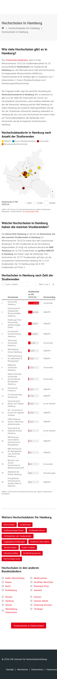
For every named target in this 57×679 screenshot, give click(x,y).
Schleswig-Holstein (43, 604)
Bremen (8, 596)
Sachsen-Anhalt (41, 600)
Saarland (38, 590)
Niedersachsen (40, 578)
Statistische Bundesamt (17, 60)
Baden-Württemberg (14, 578)
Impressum (52, 669)
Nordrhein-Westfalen (43, 582)
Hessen (8, 604)
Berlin (8, 586)
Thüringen (38, 608)
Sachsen (37, 596)
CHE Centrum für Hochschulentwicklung (28, 659)
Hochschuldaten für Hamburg (24, 28)
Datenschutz (37, 669)
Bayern (8, 582)
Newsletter (22, 669)
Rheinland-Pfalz (41, 586)
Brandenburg (11, 590)
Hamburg (9, 600)
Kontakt (10, 669)
